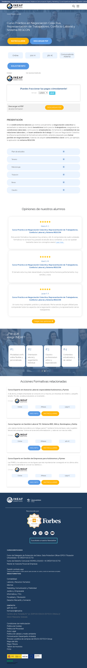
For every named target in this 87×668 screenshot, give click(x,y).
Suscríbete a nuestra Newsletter (43, 540)
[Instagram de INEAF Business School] (40, 533)
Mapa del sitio (12, 641)
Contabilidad (12, 579)
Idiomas (10, 585)
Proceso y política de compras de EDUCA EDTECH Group (29, 639)
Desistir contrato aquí (15, 569)
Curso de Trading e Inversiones (20, 1)
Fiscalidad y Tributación (16, 597)
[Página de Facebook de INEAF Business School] (34, 533)
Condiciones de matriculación (18, 624)
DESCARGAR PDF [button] (41, 41)
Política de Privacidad (15, 629)
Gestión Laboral (16, 14)
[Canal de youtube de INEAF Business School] (52, 533)
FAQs (9, 649)
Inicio (8, 14)
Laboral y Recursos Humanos (18, 582)
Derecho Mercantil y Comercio (19, 600)
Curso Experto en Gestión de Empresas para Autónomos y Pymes (36, 459)
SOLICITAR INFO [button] (18, 66)
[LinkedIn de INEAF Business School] (46, 533)
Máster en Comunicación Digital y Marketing (45, 1)
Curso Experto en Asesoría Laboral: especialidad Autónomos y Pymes (38, 390)
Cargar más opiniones (42, 321)
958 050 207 (12, 608)
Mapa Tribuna (12, 644)
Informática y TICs (14, 594)
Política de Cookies (14, 626)
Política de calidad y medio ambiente (21, 634)
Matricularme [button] (18, 41)
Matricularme (50, 414)
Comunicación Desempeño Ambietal (21, 636)
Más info (34, 414)
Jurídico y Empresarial (15, 591)
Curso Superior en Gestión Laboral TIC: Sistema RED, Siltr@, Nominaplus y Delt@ (42, 424)
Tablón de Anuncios (14, 647)
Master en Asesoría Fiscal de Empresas (22, 564)
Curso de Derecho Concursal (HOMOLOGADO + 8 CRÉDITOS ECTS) (33, 561)
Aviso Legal (11, 631)
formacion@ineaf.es (14, 611)
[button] (43, 151)
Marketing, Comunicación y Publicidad (22, 588)
